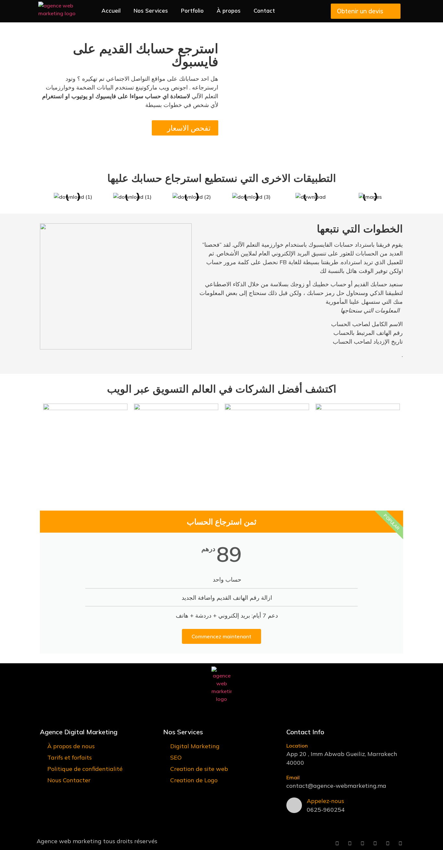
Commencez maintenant (221, 636)
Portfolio (192, 10)
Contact (264, 10)
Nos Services (151, 10)
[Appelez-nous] (294, 805)
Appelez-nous (325, 801)
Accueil (111, 10)
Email (293, 777)
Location (297, 745)
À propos (229, 10)
